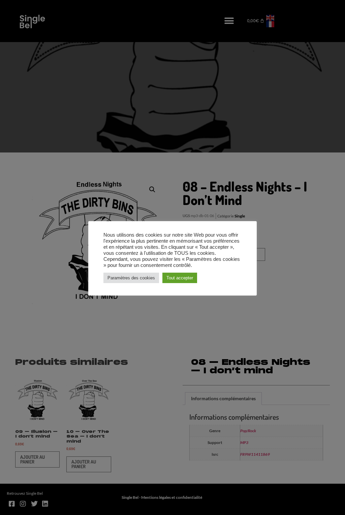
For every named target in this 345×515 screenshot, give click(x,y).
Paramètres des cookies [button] (131, 277)
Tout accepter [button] (179, 277)
